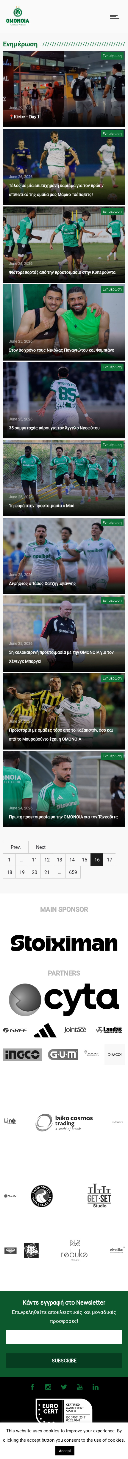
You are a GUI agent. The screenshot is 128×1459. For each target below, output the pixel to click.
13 (59, 860)
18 (9, 872)
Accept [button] (65, 1451)
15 (84, 860)
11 (34, 860)
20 (34, 872)
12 (47, 860)
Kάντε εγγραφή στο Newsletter (64, 1302)
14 (72, 860)
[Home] (17, 24)
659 (73, 872)
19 (22, 872)
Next (41, 847)
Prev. (16, 847)
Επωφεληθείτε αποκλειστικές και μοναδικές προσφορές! (64, 1316)
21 (47, 872)
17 (109, 860)
